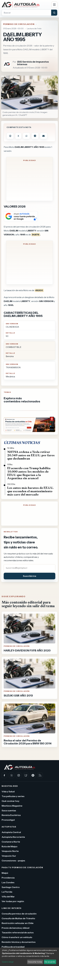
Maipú (5, 873)
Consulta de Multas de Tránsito (18, 918)
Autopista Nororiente (13, 837)
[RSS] (40, 775)
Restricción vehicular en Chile (17, 923)
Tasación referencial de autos (18, 932)
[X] (11, 775)
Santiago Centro (11, 887)
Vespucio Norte (10, 851)
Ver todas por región (13, 901)
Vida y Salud (8, 791)
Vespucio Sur (9, 855)
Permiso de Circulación (18, 24)
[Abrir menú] (54, 5)
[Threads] (33, 775)
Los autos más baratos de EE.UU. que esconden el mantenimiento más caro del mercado (30, 491)
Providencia (8, 877)
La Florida (7, 891)
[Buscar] (54, 13)
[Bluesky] (26, 775)
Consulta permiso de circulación (19, 913)
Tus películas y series (13, 796)
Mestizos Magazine (12, 805)
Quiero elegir (8, 962)
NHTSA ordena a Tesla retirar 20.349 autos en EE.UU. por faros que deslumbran (31, 455)
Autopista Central (11, 832)
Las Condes (8, 882)
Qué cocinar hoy (10, 800)
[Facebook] (4, 775)
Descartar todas (35, 962)
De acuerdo (50, 962)
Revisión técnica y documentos (19, 941)
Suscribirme (29, 576)
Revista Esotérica (11, 815)
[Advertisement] (29, 181)
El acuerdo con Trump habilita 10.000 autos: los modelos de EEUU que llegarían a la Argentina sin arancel (28, 473)
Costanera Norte (11, 841)
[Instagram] (18, 775)
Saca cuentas (9, 810)
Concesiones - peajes (13, 860)
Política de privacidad (13, 946)
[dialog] (29, 957)
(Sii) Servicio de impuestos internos (33, 63)
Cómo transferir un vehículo (17, 937)
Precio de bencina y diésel (15, 927)
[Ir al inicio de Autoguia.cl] (25, 5)
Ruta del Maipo (9, 846)
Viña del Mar (8, 896)
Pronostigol (8, 819)
